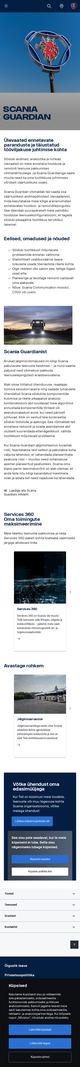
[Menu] (6, 6)
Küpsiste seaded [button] (40, 859)
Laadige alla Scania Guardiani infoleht (20, 492)
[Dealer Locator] (61, 6)
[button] (40, 893)
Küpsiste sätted (40, 1057)
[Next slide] (70, 592)
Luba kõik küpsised (40, 1029)
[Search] (49, 6)
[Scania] (74, 6)
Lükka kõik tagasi (40, 1043)
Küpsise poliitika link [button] (40, 871)
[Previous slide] (10, 592)
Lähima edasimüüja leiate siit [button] (32, 821)
